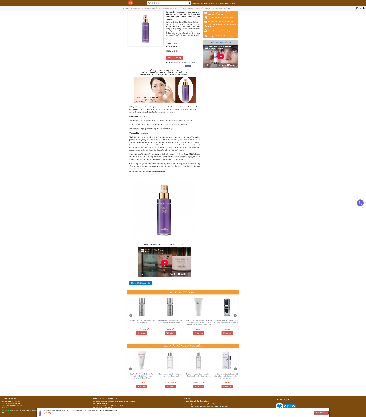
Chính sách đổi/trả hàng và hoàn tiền (12, 405)
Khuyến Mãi (199, 8)
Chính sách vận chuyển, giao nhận (11, 403)
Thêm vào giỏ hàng (321, 412)
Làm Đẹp (191, 8)
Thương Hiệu (217, 8)
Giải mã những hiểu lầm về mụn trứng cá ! (197, 401)
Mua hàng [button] (142, 333)
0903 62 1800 (230, 3)
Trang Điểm (135, 8)
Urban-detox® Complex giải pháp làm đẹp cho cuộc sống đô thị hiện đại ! (206, 406)
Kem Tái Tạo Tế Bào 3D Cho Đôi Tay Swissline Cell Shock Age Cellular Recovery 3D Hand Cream (142, 376)
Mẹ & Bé (207, 8)
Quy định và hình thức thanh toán (11, 401)
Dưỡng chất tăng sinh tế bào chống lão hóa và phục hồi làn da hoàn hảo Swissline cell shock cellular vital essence (227, 322)
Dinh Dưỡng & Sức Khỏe (167, 8)
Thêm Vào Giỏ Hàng (174, 58)
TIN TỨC (187, 399)
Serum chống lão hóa (150, 8)
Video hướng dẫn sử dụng (220, 42)
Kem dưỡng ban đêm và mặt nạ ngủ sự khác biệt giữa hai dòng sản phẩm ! (206, 404)
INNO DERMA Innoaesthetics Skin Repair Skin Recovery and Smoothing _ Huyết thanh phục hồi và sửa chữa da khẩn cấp (142, 322)
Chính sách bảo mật (7, 408)
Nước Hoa (182, 8)
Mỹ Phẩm (126, 8)
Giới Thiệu (228, 8)
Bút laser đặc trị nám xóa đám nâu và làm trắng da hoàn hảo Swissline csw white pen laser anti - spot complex (227, 376)
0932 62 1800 (209, 3)
